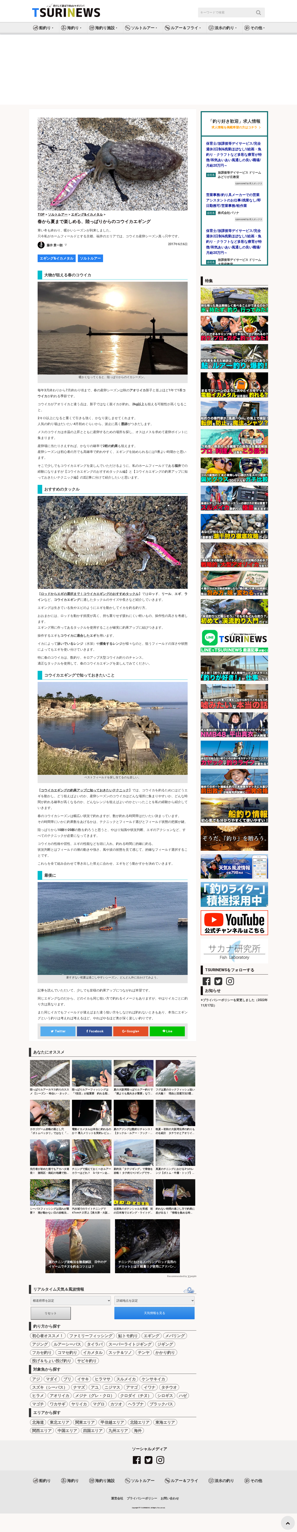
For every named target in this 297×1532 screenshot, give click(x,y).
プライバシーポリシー (142, 1498)
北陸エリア (140, 1422)
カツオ (116, 1404)
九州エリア (118, 1430)
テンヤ (144, 1352)
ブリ (67, 1379)
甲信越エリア (112, 1422)
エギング (151, 1335)
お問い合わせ (170, 1498)
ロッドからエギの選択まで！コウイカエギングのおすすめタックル (90, 594)
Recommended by (177, 1276)
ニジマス (112, 1387)
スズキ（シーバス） (49, 1387)
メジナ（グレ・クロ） (94, 1395)
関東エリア (85, 1422)
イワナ (149, 1387)
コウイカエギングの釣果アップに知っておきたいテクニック (85, 790)
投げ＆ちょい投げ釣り (51, 1360)
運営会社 (117, 1498)
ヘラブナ (136, 1404)
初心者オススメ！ (47, 1335)
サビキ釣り (87, 1360)
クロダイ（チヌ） (136, 1395)
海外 (138, 1430)
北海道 (38, 1422)
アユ (95, 1387)
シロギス (165, 1395)
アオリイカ (59, 1395)
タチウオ (169, 1387)
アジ (36, 1379)
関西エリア (42, 1430)
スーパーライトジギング (130, 1344)
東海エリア (165, 1422)
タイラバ (95, 1344)
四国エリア (93, 1430)
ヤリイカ (79, 1404)
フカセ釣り (42, 1352)
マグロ (99, 1404)
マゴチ (38, 1404)
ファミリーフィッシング (90, 1335)
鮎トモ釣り (128, 1335)
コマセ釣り (67, 1352)
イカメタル (93, 1352)
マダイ (52, 1379)
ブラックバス (161, 1404)
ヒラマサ (102, 1379)
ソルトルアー (90, 258)
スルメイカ (126, 1379)
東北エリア (59, 1422)
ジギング (165, 1344)
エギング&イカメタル (56, 258)
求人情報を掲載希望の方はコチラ (234, 127)
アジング (40, 1344)
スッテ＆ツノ (120, 1352)
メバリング (175, 1335)
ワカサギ (57, 1404)
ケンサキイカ (153, 1379)
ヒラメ (38, 1395)
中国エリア (67, 1430)
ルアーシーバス (67, 1344)
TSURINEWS (145, 1508)
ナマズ (79, 1387)
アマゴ (132, 1387)
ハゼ (183, 1395)
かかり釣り (165, 1352)
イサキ (83, 1379)
